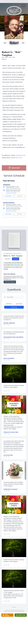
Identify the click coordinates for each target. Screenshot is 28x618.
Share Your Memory (10, 282)
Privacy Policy (10, 611)
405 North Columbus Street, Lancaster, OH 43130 (13, 192)
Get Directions (8, 196)
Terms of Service (18, 611)
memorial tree (20, 155)
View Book (7, 259)
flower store (19, 157)
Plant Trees (19, 196)
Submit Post (14, 307)
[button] (14, 374)
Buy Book (15, 259)
